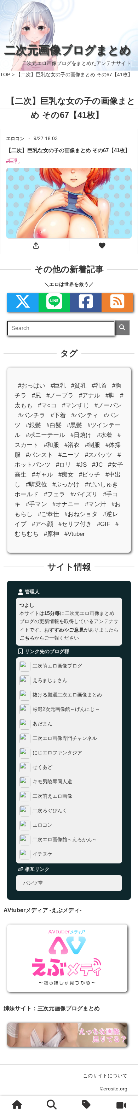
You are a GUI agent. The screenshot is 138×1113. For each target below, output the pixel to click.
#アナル (89, 395)
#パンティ (84, 415)
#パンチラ (31, 415)
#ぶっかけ (66, 484)
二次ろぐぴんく (50, 810)
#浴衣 (72, 445)
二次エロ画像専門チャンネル (65, 738)
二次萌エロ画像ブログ (57, 666)
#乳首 (99, 385)
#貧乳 (78, 385)
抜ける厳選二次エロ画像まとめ (67, 695)
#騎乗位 (36, 484)
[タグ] (86, 1104)
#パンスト (39, 454)
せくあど (42, 767)
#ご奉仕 (48, 514)
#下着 (58, 415)
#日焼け (81, 435)
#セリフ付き (75, 524)
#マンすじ (75, 405)
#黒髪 (74, 425)
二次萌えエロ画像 (52, 796)
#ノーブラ (60, 395)
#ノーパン (108, 405)
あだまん (42, 723)
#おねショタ (81, 514)
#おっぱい (31, 385)
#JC (97, 464)
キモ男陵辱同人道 (52, 781)
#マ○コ (47, 405)
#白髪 (54, 425)
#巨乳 (58, 385)
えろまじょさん (50, 680)
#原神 (51, 534)
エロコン (42, 825)
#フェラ (54, 494)
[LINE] (54, 302)
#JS (81, 464)
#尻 (36, 395)
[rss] (117, 302)
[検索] (122, 327)
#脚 (110, 395)
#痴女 (66, 474)
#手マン (36, 504)
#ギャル (42, 474)
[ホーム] (17, 1104)
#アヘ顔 (42, 524)
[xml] (23, 302)
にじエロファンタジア (57, 752)
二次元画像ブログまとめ (67, 49)
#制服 (92, 445)
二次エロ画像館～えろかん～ (65, 839)
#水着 (104, 435)
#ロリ (63, 464)
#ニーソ (69, 454)
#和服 (51, 445)
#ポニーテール (45, 435)
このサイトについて (105, 1075)
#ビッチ (89, 474)
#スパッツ (98, 454)
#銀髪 (33, 425)
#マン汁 (95, 504)
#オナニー (66, 504)
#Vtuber (74, 534)
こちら (26, 637)
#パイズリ (84, 494)
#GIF (103, 524)
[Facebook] (86, 302)
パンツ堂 (33, 882)
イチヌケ (42, 854)
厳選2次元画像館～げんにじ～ (66, 709)
